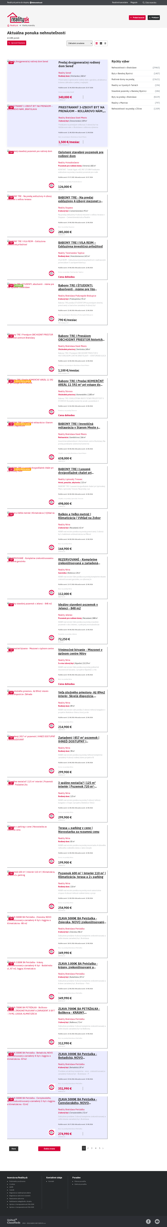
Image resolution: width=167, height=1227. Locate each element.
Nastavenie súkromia (16, 1198)
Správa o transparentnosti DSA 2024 (21, 1204)
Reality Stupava (65, 208)
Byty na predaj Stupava (66, 227)
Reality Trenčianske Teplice (71, 253)
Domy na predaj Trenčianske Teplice (70, 272)
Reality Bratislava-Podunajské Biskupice (77, 296)
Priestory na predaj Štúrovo (67, 410)
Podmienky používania (17, 1181)
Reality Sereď (64, 73)
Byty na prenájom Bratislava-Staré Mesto (72, 137)
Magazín (133, 2)
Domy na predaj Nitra (65, 722)
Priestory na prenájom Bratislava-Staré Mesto (73, 365)
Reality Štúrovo (65, 391)
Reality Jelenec (65, 615)
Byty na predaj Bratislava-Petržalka (70, 948)
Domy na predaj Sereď (66, 92)
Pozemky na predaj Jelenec (67, 634)
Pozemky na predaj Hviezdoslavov (70, 182)
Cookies (12, 1184)
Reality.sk (14, 25)
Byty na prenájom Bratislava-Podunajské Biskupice (75, 315)
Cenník (11, 1190)
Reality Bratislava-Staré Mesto (72, 117)
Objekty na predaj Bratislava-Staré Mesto (72, 453)
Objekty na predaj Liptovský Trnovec (70, 498)
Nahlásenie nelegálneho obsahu (20, 1201)
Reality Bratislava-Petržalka (71, 928)
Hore (14, 1149)
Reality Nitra (64, 524)
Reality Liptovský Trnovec (70, 479)
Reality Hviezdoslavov (68, 162)
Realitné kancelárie (120, 2)
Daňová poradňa (81, 1184)
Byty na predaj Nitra (65, 544)
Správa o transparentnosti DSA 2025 (21, 1207)
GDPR (11, 1187)
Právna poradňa (80, 1181)
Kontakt (51, 1181)
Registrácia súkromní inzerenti (19, 1196)
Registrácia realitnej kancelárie (20, 1193)
